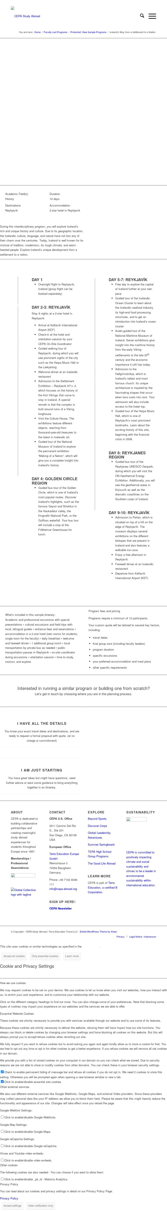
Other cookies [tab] (9, 1165)
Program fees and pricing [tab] (104, 611)
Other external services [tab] (14, 1087)
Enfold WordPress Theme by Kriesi (98, 931)
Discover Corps (97, 826)
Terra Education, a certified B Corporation (102, 887)
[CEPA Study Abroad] (25, 16)
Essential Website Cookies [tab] (17, 1013)
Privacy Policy (9, 1198)
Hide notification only (40, 1205)
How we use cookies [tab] (13, 983)
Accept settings (12, 1205)
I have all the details (42, 723)
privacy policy (91, 946)
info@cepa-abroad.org (63, 889)
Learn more (72, 956)
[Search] (140, 16)
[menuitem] (140, 16)
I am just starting (41, 770)
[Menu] (150, 16)
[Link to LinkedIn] (153, 931)
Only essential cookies (45, 956)
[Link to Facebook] (140, 931)
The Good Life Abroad (101, 863)
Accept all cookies (14, 956)
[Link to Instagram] (146, 931)
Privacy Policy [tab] (9, 1184)
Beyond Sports (97, 818)
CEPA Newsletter (60, 908)
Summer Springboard (101, 844)
